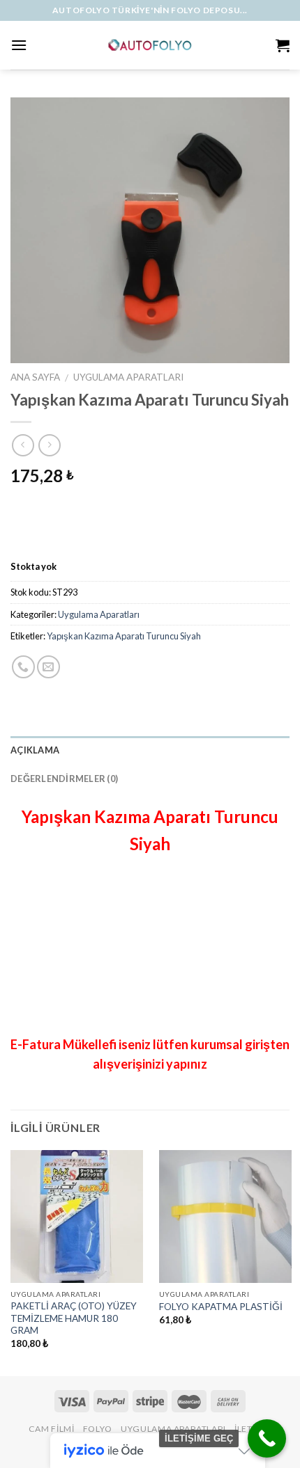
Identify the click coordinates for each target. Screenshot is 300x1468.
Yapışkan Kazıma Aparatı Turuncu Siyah (124, 635)
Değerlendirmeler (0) (64, 778)
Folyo (97, 1428)
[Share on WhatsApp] (23, 666)
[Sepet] (283, 45)
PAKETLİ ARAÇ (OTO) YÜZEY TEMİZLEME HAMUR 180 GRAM (73, 1318)
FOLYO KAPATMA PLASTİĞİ (221, 1306)
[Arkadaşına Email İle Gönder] (48, 666)
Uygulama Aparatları (128, 377)
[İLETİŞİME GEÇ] (267, 1438)
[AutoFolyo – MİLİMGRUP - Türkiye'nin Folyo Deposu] (150, 45)
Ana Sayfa (35, 377)
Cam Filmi (52, 1428)
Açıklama (34, 750)
